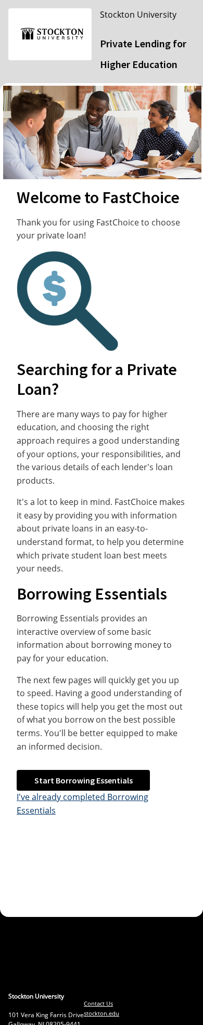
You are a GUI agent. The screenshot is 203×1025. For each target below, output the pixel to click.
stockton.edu (101, 1013)
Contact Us (98, 1003)
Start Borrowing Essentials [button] (83, 780)
